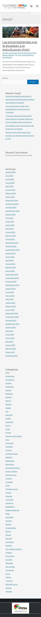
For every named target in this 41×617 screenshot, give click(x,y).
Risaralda (9, 563)
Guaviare (9, 482)
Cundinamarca (12, 454)
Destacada (10, 461)
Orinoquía (10, 542)
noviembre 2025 (12, 204)
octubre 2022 (11, 320)
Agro (8, 373)
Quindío (9, 560)
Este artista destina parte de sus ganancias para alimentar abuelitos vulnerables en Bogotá (20, 99)
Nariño (8, 531)
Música (8, 524)
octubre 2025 (11, 207)
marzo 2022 (10, 345)
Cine (7, 440)
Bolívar (8, 401)
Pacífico (9, 546)
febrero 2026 (11, 193)
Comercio (9, 443)
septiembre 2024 (12, 250)
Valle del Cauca (12, 584)
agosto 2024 (11, 253)
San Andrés (10, 567)
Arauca (8, 390)
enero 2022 (10, 352)
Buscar (5, 78)
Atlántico (9, 394)
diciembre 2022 (12, 313)
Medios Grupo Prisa (20, 611)
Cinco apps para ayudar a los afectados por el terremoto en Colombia (18, 109)
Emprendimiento (24, 53)
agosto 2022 (11, 327)
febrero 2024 (11, 267)
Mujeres (9, 521)
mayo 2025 (10, 225)
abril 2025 (9, 229)
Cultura (9, 450)
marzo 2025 (10, 232)
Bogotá (9, 397)
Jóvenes (9, 496)
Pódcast (9, 553)
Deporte (9, 457)
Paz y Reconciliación (14, 549)
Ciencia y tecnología (14, 436)
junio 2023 (10, 292)
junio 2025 (10, 222)
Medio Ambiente (12, 510)
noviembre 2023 (12, 278)
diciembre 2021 (12, 356)
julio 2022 (9, 331)
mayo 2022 (10, 338)
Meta (8, 514)
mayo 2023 (10, 296)
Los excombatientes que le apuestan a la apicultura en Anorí (19, 45)
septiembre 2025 (12, 211)
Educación (10, 464)
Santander (10, 570)
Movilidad (9, 517)
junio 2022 (10, 334)
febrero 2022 (11, 349)
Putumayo (10, 556)
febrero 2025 (11, 236)
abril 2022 (9, 342)
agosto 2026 (11, 172)
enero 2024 (10, 271)
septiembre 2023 (12, 285)
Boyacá (8, 404)
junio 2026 (10, 179)
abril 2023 (9, 299)
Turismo (9, 581)
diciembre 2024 (12, 243)
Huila (8, 486)
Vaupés (9, 588)
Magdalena (10, 507)
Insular (8, 493)
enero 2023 (10, 310)
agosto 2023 (11, 289)
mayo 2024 (10, 257)
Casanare (9, 422)
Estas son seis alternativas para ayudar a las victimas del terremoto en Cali (20, 135)
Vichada (9, 591)
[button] (31, 6)
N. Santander (11, 528)
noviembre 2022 (12, 317)
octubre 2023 (11, 282)
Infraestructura (12, 489)
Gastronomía (11, 475)
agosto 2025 (11, 214)
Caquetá (9, 415)
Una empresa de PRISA (20, 607)
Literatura (9, 503)
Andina (5, 53)
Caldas (8, 408)
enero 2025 (10, 239)
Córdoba (9, 447)
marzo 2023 (10, 303)
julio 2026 (9, 176)
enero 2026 (10, 197)
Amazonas (10, 376)
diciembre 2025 (12, 200)
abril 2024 (10, 260)
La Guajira (9, 500)
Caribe (8, 418)
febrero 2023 (11, 306)
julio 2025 (9, 218)
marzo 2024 (10, 264)
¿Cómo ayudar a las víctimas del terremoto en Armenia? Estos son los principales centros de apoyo (19, 119)
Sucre (8, 574)
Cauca (8, 426)
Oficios (8, 535)
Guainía (9, 478)
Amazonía (10, 380)
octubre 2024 (11, 246)
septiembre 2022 (12, 324)
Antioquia (13, 53)
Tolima (8, 577)
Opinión (9, 539)
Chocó (8, 433)
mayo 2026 (10, 183)
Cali (7, 411)
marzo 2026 (10, 190)
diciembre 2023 (12, 274)
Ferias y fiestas (11, 471)
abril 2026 (9, 186)
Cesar (8, 429)
